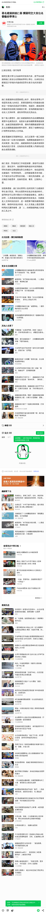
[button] (3, 910)
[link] (8, 910)
